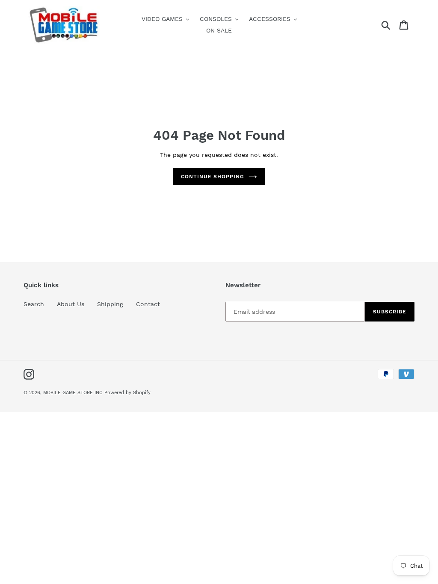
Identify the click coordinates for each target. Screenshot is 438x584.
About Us (70, 304)
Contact (148, 304)
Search (34, 304)
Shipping (110, 304)
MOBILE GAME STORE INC (73, 392)
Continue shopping (212, 177)
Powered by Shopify (127, 392)
